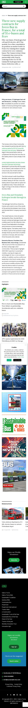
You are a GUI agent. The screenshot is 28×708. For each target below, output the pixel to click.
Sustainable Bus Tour (8, 315)
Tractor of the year (7, 621)
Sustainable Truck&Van (9, 597)
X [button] (25, 345)
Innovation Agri (6, 626)
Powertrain (5, 605)
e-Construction (6, 612)
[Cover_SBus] (14, 476)
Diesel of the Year (7, 619)
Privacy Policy (9, 684)
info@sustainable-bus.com (11, 680)
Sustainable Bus (6, 602)
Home (3, 15)
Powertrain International (9, 607)
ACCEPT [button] (9, 360)
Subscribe (14, 560)
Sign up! (14, 647)
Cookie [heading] (14, 347)
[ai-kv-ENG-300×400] (14, 374)
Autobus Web (6, 600)
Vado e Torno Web (7, 595)
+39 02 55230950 (8, 676)
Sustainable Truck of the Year (10, 614)
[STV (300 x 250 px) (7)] (14, 402)
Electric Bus (15, 529)
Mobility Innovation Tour (9, 624)
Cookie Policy (18, 684)
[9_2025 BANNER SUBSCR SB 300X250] (14, 425)
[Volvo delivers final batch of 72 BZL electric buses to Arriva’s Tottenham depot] (13, 513)
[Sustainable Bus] (4, 2)
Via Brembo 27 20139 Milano (12, 673)
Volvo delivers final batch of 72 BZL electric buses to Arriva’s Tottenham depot (12, 524)
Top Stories (15, 315)
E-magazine (18, 1)
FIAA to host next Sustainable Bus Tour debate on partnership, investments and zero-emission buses (13, 307)
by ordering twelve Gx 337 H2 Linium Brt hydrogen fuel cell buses (14, 148)
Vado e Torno (6, 593)
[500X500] (14, 125)
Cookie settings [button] (17, 360)
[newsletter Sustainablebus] (14, 447)
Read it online (14, 661)
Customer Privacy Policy (13, 686)
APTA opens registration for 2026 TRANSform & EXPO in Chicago (13, 340)
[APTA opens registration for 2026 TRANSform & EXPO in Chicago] (14, 330)
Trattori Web (5, 609)
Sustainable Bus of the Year (10, 617)
